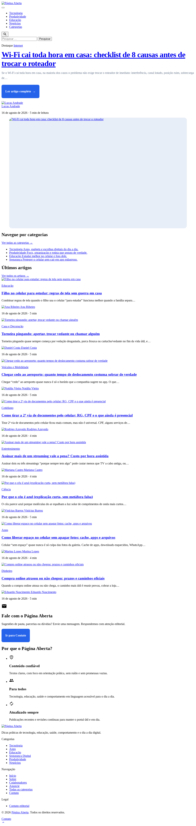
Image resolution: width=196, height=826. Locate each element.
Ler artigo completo (20, 91)
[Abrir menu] (3, 7)
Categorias (15, 26)
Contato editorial (19, 805)
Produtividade (17, 16)
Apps (5, 530)
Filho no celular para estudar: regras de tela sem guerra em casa (52, 293)
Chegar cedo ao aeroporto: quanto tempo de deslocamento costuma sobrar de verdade (69, 374)
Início (12, 775)
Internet (18, 45)
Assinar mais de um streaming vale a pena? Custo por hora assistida (55, 456)
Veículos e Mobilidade (15, 367)
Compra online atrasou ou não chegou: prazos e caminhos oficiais (53, 578)
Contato (14, 793)
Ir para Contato (15, 635)
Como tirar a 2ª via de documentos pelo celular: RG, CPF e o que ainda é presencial (67, 415)
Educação (15, 20)
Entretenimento (11, 448)
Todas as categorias (21, 789)
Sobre (12, 779)
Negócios (15, 23)
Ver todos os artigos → (15, 275)
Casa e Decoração (12, 326)
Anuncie (14, 786)
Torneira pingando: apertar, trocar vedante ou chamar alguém (51, 334)
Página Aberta (20, 812)
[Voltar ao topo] (3, 822)
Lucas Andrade (11, 106)
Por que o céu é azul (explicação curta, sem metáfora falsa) (47, 497)
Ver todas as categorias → (17, 242)
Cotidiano (7, 407)
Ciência (6, 489)
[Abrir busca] (5, 34)
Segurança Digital (20, 755)
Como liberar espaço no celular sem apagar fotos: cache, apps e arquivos (58, 537)
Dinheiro (7, 570)
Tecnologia (16, 13)
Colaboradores (18, 782)
